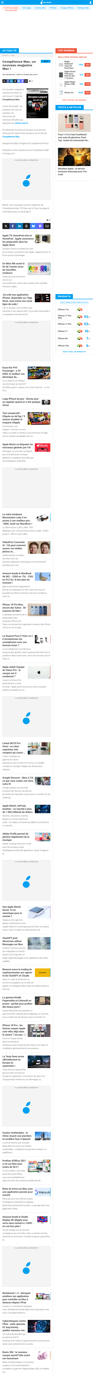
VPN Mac (53, 8)
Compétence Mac (11, 136)
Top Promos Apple (11, 8)
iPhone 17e (63, 309)
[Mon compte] (90, 3)
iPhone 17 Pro (64, 324)
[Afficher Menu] (2, 2)
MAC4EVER (47, 2)
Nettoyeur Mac (83, 8)
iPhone (68, 302)
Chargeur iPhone (67, 8)
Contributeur (10, 74)
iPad (73, 302)
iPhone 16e (63, 345)
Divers (13, 55)
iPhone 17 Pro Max (64, 316)
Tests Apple (26, 8)
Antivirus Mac (40, 8)
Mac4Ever (5, 55)
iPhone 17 (63, 331)
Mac (62, 302)
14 (32, 81)
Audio (85, 302)
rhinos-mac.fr (21, 123)
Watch (79, 302)
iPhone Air (63, 338)
